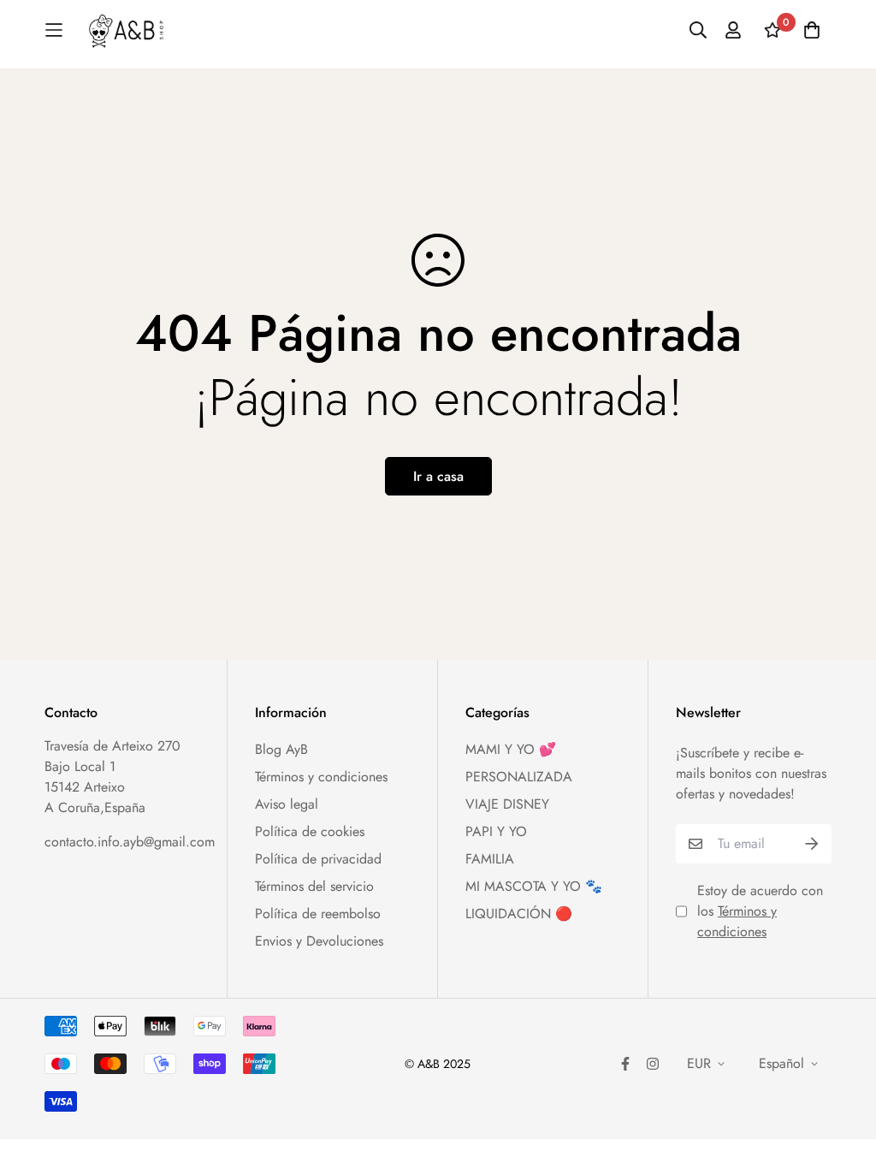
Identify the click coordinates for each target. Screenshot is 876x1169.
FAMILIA (489, 859)
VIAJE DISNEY (507, 804)
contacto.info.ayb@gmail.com (129, 842)
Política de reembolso (318, 913)
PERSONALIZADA (518, 776)
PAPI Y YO (496, 831)
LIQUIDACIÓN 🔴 (518, 913)
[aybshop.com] (126, 30)
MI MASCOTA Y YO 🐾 (533, 886)
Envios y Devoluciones (319, 941)
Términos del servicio (314, 886)
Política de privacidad (318, 859)
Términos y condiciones (321, 776)
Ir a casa (438, 476)
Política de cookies (309, 831)
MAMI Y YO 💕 (510, 749)
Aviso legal (286, 804)
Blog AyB (281, 749)
